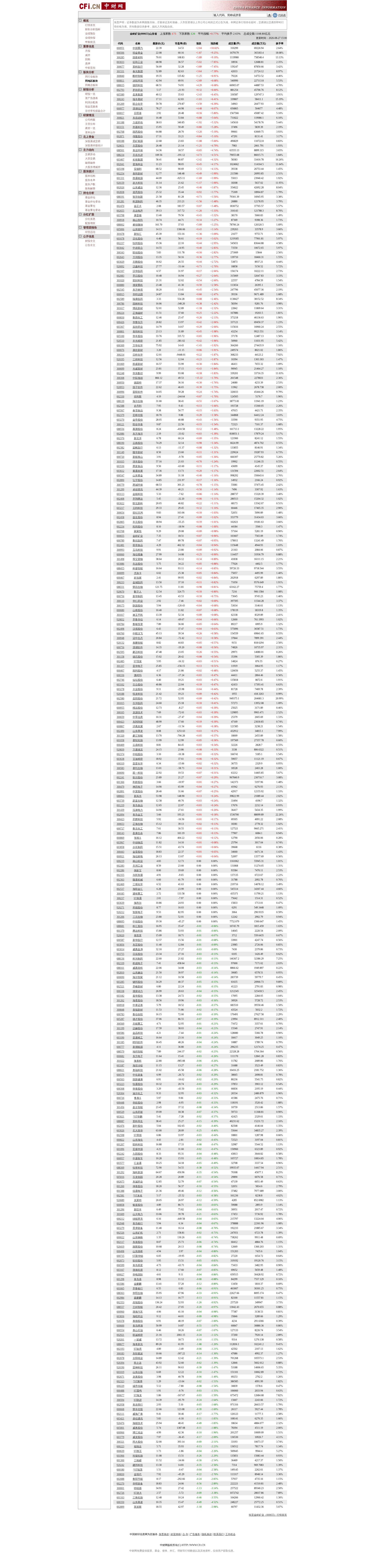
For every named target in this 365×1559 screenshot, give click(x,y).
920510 (120, 340)
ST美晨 (138, 898)
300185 (120, 893)
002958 (120, 1404)
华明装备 (138, 1483)
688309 (120, 1167)
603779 (120, 1437)
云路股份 (138, 443)
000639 (120, 1451)
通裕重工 (138, 893)
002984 (120, 1297)
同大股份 (138, 1441)
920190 (120, 1367)
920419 (120, 1246)
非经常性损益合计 (95, 110)
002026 (120, 187)
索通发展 (138, 470)
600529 (120, 1111)
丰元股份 (138, 522)
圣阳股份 (138, 698)
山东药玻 (138, 1111)
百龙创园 (138, 1177)
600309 (120, 345)
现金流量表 (91, 106)
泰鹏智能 (138, 642)
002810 (120, 972)
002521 (120, 986)
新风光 (138, 796)
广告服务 (195, 1534)
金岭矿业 (138, 535)
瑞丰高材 (138, 99)
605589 (120, 94)
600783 (120, 1014)
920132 (120, 642)
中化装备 (138, 1074)
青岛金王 (138, 814)
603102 (120, 684)
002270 (120, 1483)
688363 (120, 1293)
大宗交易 (90, 158)
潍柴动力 (138, 991)
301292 (120, 1172)
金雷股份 (138, 851)
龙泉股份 (138, 1376)
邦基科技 (138, 127)
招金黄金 (138, 52)
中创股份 (138, 921)
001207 (120, 1144)
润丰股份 (138, 461)
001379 (120, 930)
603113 (120, 494)
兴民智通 (138, 875)
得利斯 (138, 396)
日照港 (138, 113)
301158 (120, 656)
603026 (120, 1130)
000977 (120, 108)
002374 (120, 754)
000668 (120, 1409)
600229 (120, 1386)
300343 (120, 252)
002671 (120, 1376)
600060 (120, 554)
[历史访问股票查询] (269, 15)
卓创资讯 (138, 489)
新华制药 (138, 596)
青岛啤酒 (138, 1325)
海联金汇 (138, 889)
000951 (120, 48)
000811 (120, 80)
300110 (120, 600)
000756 (120, 596)
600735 (120, 1256)
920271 (120, 907)
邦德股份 (138, 907)
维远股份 (138, 707)
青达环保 (138, 150)
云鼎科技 (138, 744)
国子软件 (138, 387)
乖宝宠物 (138, 559)
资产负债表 (91, 98)
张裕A (137, 837)
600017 (120, 113)
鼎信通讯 (138, 1418)
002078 (120, 1358)
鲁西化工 (138, 317)
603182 (120, 995)
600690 (120, 977)
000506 (120, 52)
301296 (120, 1209)
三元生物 (138, 916)
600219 (120, 861)
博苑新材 (138, 308)
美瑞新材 (138, 1009)
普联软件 (138, 391)
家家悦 (138, 531)
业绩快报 (90, 37)
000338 (120, 991)
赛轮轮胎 (138, 740)
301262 (120, 1000)
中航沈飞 (138, 633)
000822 (120, 1139)
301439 (120, 810)
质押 (87, 63)
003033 (120, 62)
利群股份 (138, 782)
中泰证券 (138, 1005)
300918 (120, 220)
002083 (120, 275)
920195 (120, 359)
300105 (120, 712)
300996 (120, 391)
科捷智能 (138, 568)
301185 (120, 1042)
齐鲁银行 (138, 1288)
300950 (120, 382)
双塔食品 (138, 545)
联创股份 (138, 252)
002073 (120, 1260)
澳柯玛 (138, 675)
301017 (120, 614)
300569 (120, 1023)
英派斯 (138, 1506)
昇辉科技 (138, 819)
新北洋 (138, 438)
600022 (120, 1237)
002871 (120, 136)
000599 (120, 1265)
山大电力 (138, 1214)
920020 (120, 935)
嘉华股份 (138, 995)
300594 (120, 1400)
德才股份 (138, 1019)
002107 (120, 271)
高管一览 (90, 128)
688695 (120, 921)
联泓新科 (138, 503)
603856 (120, 944)
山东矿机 (138, 1232)
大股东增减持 (92, 167)
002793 (120, 89)
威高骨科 (138, 967)
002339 (120, 963)
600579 (120, 1074)
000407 (120, 670)
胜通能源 (138, 178)
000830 (120, 317)
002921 (120, 1334)
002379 (120, 415)
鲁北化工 (138, 828)
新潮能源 (138, 1046)
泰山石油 (138, 1330)
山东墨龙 (138, 731)
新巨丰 (138, 1209)
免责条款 (164, 1534)
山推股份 (138, 610)
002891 (120, 791)
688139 (120, 401)
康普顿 (138, 215)
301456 (120, 1107)
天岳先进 (138, 155)
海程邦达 (138, 1316)
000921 (120, 856)
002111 (120, 1413)
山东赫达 (138, 972)
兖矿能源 (138, 141)
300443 (120, 851)
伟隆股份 (138, 136)
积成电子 (138, 963)
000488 (120, 1390)
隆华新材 (138, 452)
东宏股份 (138, 944)
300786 (120, 303)
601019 (120, 1372)
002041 (120, 164)
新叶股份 (138, 1125)
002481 (120, 545)
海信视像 (138, 554)
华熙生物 (138, 1293)
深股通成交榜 (92, 141)
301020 (120, 280)
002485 (120, 661)
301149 (120, 452)
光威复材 (138, 368)
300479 (120, 786)
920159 (120, 182)
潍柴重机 (138, 285)
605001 (120, 1427)
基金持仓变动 (92, 201)
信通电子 (138, 1190)
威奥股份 (138, 1427)
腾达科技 (138, 930)
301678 (120, 233)
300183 (120, 1353)
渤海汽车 (138, 1311)
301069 (120, 364)
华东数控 (138, 373)
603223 (120, 1084)
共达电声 (138, 210)
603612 (120, 470)
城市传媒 (138, 1386)
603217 (120, 508)
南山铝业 (138, 861)
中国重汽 (138, 48)
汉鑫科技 (138, 266)
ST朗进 (138, 1400)
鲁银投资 (138, 624)
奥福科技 (138, 1070)
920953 (120, 387)
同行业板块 (91, 76)
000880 (120, 285)
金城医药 (138, 582)
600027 (120, 1274)
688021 (120, 1070)
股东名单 (90, 180)
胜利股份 (138, 670)
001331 (120, 178)
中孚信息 (138, 717)
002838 (120, 192)
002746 (120, 679)
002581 (120, 1195)
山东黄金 (138, 475)
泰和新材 (138, 173)
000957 (120, 1158)
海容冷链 (138, 1065)
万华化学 (138, 345)
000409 (120, 744)
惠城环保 (138, 484)
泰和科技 (138, 331)
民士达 (138, 1362)
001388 (120, 1190)
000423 (120, 721)
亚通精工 (138, 1037)
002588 (120, 405)
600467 (120, 577)
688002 (120, 224)
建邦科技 (138, 1465)
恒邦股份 (138, 243)
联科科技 (138, 1144)
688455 (120, 568)
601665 (120, 1288)
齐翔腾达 (138, 498)
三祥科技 (138, 359)
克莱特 (138, 1200)
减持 (87, 55)
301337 (120, 666)
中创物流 (138, 842)
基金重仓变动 (92, 210)
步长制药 (138, 847)
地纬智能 (138, 1051)
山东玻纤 (138, 229)
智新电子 (138, 912)
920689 (120, 1200)
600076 (120, 350)
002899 (120, 1506)
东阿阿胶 (138, 721)
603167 (120, 1269)
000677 (120, 1395)
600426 (120, 322)
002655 (120, 210)
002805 (120, 522)
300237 (120, 898)
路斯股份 (138, 1246)
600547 (120, 475)
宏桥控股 (138, 415)
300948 (120, 638)
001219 (120, 805)
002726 (120, 1492)
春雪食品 (138, 410)
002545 (120, 289)
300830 (120, 1474)
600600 (120, 1325)
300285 (120, 57)
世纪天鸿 (138, 512)
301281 (120, 201)
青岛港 (138, 1279)
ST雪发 (138, 661)
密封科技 (138, 280)
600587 (120, 940)
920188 (120, 693)
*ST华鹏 (137, 1116)
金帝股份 (138, 419)
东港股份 (138, 1242)
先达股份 (138, 563)
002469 (120, 884)
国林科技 (138, 303)
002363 (120, 879)
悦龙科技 (138, 693)
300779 (120, 484)
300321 (120, 1441)
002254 (120, 173)
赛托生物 (138, 768)
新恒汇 (138, 233)
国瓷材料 (138, 57)
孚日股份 (138, 275)
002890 (120, 480)
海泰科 (138, 1060)
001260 (120, 1186)
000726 (120, 1098)
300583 (120, 768)
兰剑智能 (138, 1307)
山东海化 (138, 1139)
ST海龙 (138, 1395)
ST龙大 (138, 1492)
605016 (120, 1177)
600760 (120, 633)
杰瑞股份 (138, 1302)
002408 (120, 498)
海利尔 (138, 902)
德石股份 (138, 656)
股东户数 (90, 184)
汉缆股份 (138, 628)
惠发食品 (138, 466)
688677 (120, 1344)
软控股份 (138, 1260)
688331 (120, 587)
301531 (120, 71)
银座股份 (138, 1204)
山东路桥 (138, 1251)
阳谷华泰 (138, 424)
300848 (120, 1009)
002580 (120, 698)
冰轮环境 (138, 80)
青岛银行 (138, 1223)
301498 (120, 559)
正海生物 (138, 823)
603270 (120, 419)
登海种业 (138, 164)
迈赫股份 (138, 1028)
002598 (120, 1135)
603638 (120, 758)
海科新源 (138, 1172)
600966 (120, 1432)
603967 (120, 842)
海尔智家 (138, 977)
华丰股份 (138, 336)
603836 (120, 1316)
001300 (120, 1460)
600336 (120, 675)
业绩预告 (90, 33)
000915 (120, 294)
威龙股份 (138, 1437)
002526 (120, 1232)
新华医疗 (138, 940)
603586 (120, 1283)
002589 (120, 299)
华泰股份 (138, 1088)
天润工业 (138, 865)
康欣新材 (138, 350)
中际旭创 (138, 377)
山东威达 (138, 187)
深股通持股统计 (94, 145)
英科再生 (138, 1121)
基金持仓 (90, 197)
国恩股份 (138, 131)
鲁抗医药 (138, 540)
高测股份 (138, 429)
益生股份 (138, 517)
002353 (120, 1302)
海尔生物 (138, 401)
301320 (120, 735)
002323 (120, 1381)
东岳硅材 (138, 117)
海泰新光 (138, 1344)
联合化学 (138, 103)
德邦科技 (138, 85)
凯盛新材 (138, 364)
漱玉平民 (138, 614)
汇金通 (138, 1163)
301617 (120, 308)
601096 (120, 1149)
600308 (120, 1088)
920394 (120, 1362)
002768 (120, 131)
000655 (120, 535)
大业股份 (138, 689)
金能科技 (138, 494)
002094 (120, 814)
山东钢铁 (138, 1237)
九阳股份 (138, 1153)
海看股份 (138, 1000)
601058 (120, 740)
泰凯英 (138, 935)
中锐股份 (138, 754)
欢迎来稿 (176, 1534)
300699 (120, 368)
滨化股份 (138, 238)
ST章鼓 (138, 1135)
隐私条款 (207, 1534)
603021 (120, 1116)
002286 (120, 870)
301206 (120, 916)
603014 (120, 949)
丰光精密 (138, 340)
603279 (120, 1228)
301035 (120, 461)
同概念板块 (91, 85)
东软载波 (138, 1353)
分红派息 (90, 218)
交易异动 (90, 154)
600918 (120, 1005)
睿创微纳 (138, 224)
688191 (120, 196)
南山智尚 (138, 220)
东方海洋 (138, 433)
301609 (120, 1214)
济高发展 (138, 726)
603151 (120, 127)
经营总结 (90, 232)
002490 (120, 731)
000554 (120, 1330)
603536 (120, 466)
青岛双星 (138, 1265)
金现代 (138, 1474)
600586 (120, 1033)
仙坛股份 (138, 679)
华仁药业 (138, 600)
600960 (120, 1311)
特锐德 (138, 1488)
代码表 (282, 15)
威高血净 (138, 949)
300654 (120, 512)
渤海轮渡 (138, 1269)
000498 (120, 1251)
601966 (120, 1455)
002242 (120, 1153)
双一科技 (138, 772)
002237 (120, 243)
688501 (120, 150)
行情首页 (90, 25)
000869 (120, 837)
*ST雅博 (137, 1381)
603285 (120, 981)
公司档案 (90, 119)
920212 (120, 912)
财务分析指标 (92, 29)
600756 (120, 647)
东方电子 (138, 1056)
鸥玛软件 (138, 1042)
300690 (120, 772)
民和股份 (138, 526)
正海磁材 (138, 312)
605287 (120, 1019)
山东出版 (138, 1372)
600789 (120, 540)
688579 (120, 1051)
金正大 (138, 206)
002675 (120, 1181)
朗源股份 (138, 605)
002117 (120, 1242)
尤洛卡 (138, 573)
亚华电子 (138, 666)
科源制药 (138, 201)
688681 (120, 926)
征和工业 (138, 62)
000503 (120, 1079)
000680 (120, 610)
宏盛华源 (138, 1149)
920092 (120, 266)
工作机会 (230, 1534)
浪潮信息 (138, 108)
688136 (120, 958)
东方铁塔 (138, 289)
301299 (120, 489)
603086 (120, 563)
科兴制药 (138, 958)
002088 (120, 1478)
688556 (120, 429)
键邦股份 (138, 981)
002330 (120, 396)
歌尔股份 (138, 777)
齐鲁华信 (138, 619)
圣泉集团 (138, 94)
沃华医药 (138, 271)
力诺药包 (138, 122)
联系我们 (219, 1534)
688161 (120, 967)
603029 (120, 261)
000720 (120, 456)
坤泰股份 (138, 1186)
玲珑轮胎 (138, 1455)
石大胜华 (138, 1130)
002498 (120, 628)
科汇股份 (138, 926)
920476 (120, 1423)
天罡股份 (138, 145)
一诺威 (138, 1339)
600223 (120, 1446)
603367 (120, 326)
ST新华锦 (137, 1256)
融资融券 (90, 162)
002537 (120, 889)
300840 (120, 76)
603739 (120, 800)
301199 (120, 1028)
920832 (120, 619)
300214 (120, 354)
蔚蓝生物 (138, 800)
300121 (120, 424)
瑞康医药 (138, 299)
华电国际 (138, 1274)
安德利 (138, 168)
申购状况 (90, 42)
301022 (120, 1060)
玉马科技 (138, 549)
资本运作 (90, 132)
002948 (120, 1223)
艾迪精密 (138, 758)
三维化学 (138, 884)
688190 (120, 443)
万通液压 (138, 749)
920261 (120, 1339)
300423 (120, 819)
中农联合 (138, 247)
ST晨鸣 (138, 1390)
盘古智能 (138, 1107)
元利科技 (138, 508)
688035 (120, 85)
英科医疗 (138, 66)
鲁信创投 (138, 1014)
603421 (120, 1418)
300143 (120, 833)
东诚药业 (138, 1181)
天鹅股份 (138, 261)
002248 (120, 373)
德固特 (138, 382)
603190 (120, 1037)
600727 (120, 828)
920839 (120, 749)
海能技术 (138, 1423)
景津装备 (138, 1228)
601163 (120, 1497)
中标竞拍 (90, 67)
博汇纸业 (138, 1432)
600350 (120, 1502)
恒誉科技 (138, 1167)
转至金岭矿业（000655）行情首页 (268, 1514)
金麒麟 (138, 1283)
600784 (120, 624)
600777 (120, 1046)
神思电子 (138, 786)
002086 (120, 433)
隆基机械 (138, 879)
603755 (120, 954)
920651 (120, 145)
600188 (120, 141)
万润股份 (138, 257)
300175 (120, 605)
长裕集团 (138, 159)
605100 (120, 336)
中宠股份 (138, 791)
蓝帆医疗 (138, 447)
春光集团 (138, 71)
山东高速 (138, 1502)
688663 (120, 796)
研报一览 (90, 93)
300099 (120, 573)
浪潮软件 (138, 647)
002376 (120, 438)
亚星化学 (138, 763)
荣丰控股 (138, 1409)
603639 (120, 902)
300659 (120, 717)
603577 (120, 1163)
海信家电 (138, 856)
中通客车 (138, 1158)
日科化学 (138, 354)
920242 (120, 1465)
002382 (120, 447)
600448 (120, 1102)
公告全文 (90, 245)
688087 (120, 1121)
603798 (120, 215)
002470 (120, 206)
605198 (120, 168)
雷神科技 (138, 1367)
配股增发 (90, 223)
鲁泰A (137, 1098)
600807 (120, 726)
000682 (120, 1056)
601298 (120, 1279)
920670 (120, 591)
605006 (120, 229)
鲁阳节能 (138, 1478)
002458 (120, 517)
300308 (120, 377)
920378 (120, 1321)
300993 (120, 549)
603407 (120, 159)
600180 (120, 1469)
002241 (120, 777)
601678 (120, 238)
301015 (120, 703)
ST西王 (138, 1451)
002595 (120, 652)
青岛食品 (138, 805)
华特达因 (138, 294)
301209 (120, 103)
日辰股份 (138, 954)
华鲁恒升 (138, 322)
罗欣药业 (138, 89)
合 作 (185, 1534)
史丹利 (138, 405)
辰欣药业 (138, 326)
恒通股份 (138, 1084)
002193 (120, 1348)
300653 (120, 823)
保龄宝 (138, 870)
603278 (120, 689)
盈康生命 (138, 833)
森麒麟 (138, 1297)
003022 (120, 503)
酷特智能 (138, 76)
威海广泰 (138, 1413)
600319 (120, 763)
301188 (120, 122)
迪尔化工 (138, 1093)
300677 (120, 66)
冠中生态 (138, 638)
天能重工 (138, 1023)
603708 (120, 531)
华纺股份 (138, 1102)
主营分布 (90, 123)
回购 (87, 59)
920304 (120, 1093)
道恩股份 (138, 192)
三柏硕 (138, 1460)
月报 (87, 50)
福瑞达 (138, 1446)
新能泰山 (138, 456)
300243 (120, 99)
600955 (120, 707)
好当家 (138, 577)
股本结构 (90, 175)
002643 (120, 257)
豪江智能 (138, 735)
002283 (120, 865)
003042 (120, 247)
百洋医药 (138, 703)
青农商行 (138, 1404)
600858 (120, 1204)
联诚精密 (138, 1334)
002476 (120, 1125)
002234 (120, 526)
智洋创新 (138, 196)
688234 (120, 155)
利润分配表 (91, 102)
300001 (120, 1488)
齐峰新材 (138, 986)
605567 (120, 410)
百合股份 (138, 684)
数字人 (138, 591)
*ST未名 (137, 1195)
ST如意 (138, 1348)
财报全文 (90, 240)
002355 (120, 875)
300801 (120, 331)
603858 (120, 847)
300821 (120, 117)
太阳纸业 (138, 1358)
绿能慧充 (138, 1218)
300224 (120, 312)
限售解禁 (90, 188)
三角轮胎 (138, 1497)
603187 (120, 1065)
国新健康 (138, 1079)
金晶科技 (138, 1033)
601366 (120, 782)
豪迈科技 (138, 652)
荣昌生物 (138, 587)
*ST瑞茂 (137, 1469)
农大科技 (138, 182)
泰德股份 (138, 1321)
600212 (120, 1218)
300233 (120, 582)
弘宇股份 (138, 480)
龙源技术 (138, 712)
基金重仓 (90, 205)
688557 (120, 1307)
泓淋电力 (138, 810)
